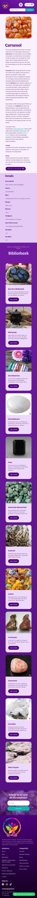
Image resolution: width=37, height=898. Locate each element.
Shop (3, 854)
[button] (24, 894)
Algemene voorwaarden (8, 865)
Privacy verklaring (7, 871)
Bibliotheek (5, 857)
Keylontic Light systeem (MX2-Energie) (8, 861)
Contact (4, 876)
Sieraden (21, 851)
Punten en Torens (24, 866)
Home (3, 851)
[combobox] (17, 9)
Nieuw (21, 857)
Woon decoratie (23, 863)
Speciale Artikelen (24, 854)
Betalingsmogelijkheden (9, 874)
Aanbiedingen (23, 860)
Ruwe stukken (23, 869)
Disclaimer (5, 868)
